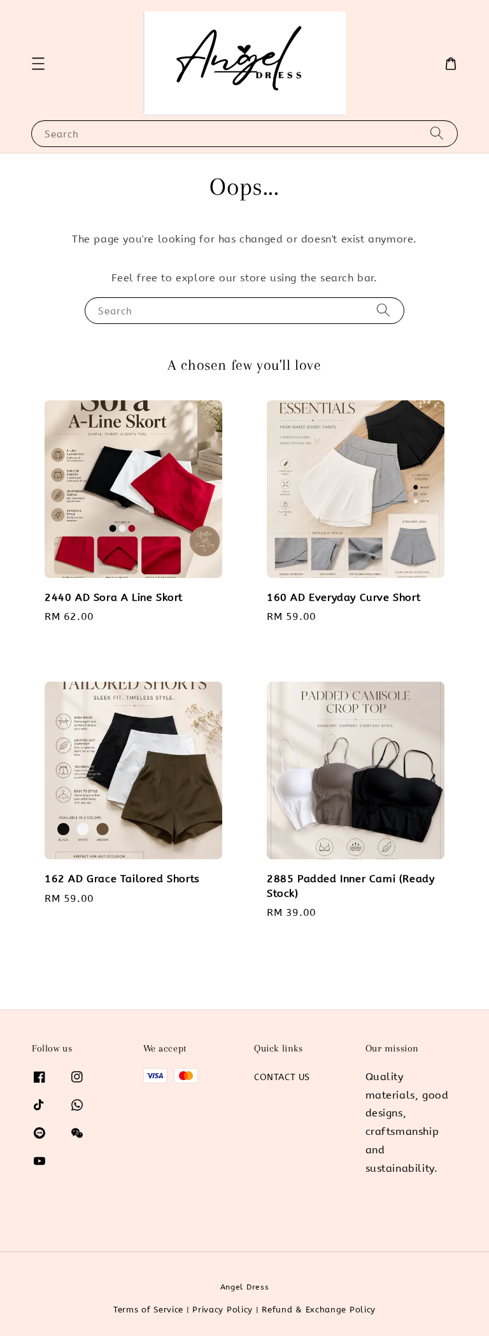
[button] (38, 64)
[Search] (436, 133)
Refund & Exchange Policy (319, 1309)
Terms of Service (148, 1309)
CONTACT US (282, 1077)
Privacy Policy (222, 1309)
